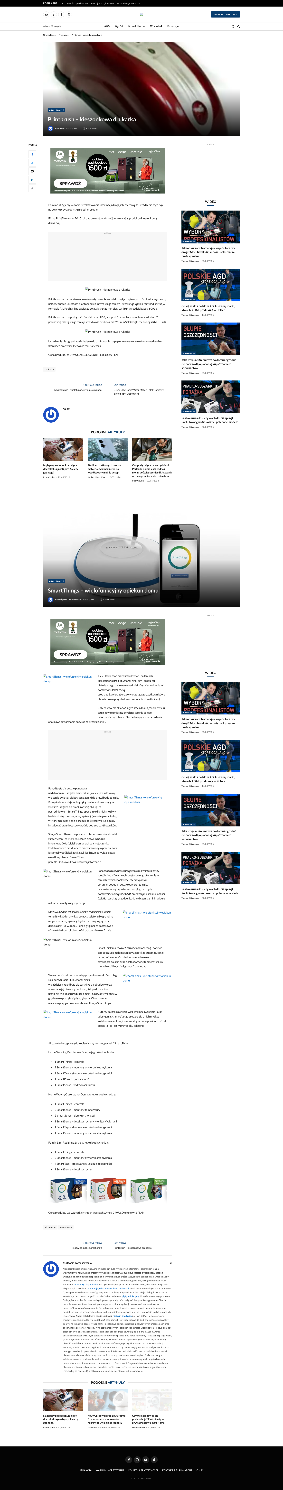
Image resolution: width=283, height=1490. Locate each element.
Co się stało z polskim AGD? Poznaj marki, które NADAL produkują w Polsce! (101, 3)
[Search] (238, 26)
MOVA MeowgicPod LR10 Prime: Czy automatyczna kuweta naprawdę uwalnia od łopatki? (107, 1419)
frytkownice (92, 1284)
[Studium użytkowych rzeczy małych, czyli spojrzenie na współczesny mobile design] (108, 449)
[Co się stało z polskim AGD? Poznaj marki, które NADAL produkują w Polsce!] (210, 285)
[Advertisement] (107, 258)
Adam (61, 128)
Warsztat (156, 26)
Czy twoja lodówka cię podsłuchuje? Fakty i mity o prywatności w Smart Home (148, 1419)
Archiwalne (63, 35)
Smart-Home (136, 26)
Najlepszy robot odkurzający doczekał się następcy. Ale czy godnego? (60, 469)
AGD (107, 26)
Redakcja (85, 1470)
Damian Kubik (138, 1427)
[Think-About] (141, 14)
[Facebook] (32, 154)
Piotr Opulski (49, 477)
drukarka (49, 369)
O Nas (200, 1470)
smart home (66, 1227)
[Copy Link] (32, 188)
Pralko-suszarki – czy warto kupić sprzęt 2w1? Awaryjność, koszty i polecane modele (209, 420)
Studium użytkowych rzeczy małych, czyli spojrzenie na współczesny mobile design (104, 469)
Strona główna (49, 35)
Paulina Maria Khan (97, 477)
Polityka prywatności (143, 1470)
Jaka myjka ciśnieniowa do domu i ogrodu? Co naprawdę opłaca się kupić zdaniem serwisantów (208, 364)
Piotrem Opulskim (122, 1315)
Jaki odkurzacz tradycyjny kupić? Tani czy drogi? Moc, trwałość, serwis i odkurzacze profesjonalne (208, 252)
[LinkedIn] (32, 180)
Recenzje (173, 26)
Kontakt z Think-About (177, 1470)
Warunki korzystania (110, 1470)
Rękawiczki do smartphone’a (87, 1247)
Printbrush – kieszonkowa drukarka (133, 1247)
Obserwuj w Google (225, 14)
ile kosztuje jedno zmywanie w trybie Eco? (108, 1288)
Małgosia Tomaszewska (69, 599)
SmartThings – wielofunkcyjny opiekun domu (78, 389)
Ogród (119, 26)
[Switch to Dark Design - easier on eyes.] (233, 26)
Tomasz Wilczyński (190, 261)
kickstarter (50, 1227)
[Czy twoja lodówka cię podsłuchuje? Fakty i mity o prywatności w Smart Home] (152, 1400)
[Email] (32, 171)
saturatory (79, 1284)
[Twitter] (32, 163)
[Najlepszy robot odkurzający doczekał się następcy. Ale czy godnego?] (63, 449)
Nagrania (189, 241)
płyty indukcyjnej (130, 1296)
